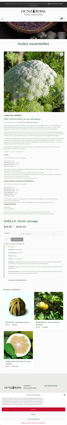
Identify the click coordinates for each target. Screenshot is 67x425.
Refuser (33, 414)
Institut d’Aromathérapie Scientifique (28, 122)
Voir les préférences (33, 419)
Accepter (33, 409)
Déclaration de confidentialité (38, 423)
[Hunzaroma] (33, 12)
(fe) (9, 192)
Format (7, 233)
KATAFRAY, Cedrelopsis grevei (17, 322)
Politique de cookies (25, 423)
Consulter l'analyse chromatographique (14, 244)
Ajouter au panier (17, 239)
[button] (64, 395)
